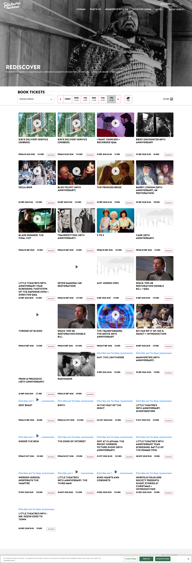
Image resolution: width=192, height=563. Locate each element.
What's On (95, 9)
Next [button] (118, 99)
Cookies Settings (130, 559)
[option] (67, 99)
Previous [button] (60, 99)
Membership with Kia (116, 9)
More (159, 9)
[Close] (188, 558)
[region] (96, 559)
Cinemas (80, 9)
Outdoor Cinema (141, 9)
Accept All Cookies (162, 559)
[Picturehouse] (16, 6)
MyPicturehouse (167, 4)
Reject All (146, 559)
